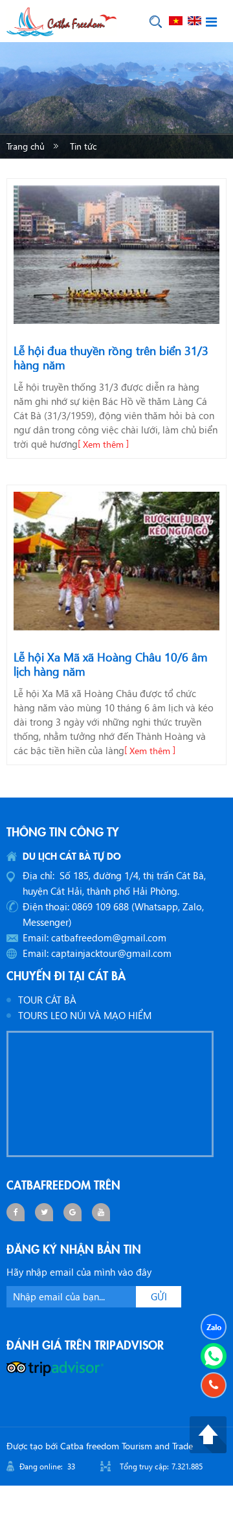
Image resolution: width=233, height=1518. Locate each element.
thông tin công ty (62, 831)
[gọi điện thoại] (214, 1385)
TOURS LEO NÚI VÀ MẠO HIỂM (84, 1015)
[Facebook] (15, 1212)
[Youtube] (101, 1212)
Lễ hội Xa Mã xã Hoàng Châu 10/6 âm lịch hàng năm (111, 664)
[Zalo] (214, 1327)
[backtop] (208, 1433)
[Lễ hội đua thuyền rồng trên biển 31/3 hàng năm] (116, 254)
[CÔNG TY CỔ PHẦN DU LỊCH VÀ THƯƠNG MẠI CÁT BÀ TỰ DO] (61, 20)
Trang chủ (25, 146)
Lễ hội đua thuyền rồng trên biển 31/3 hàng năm (111, 357)
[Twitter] (44, 1212)
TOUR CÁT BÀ (47, 999)
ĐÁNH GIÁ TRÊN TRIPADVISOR (85, 1344)
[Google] (72, 1212)
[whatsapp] (214, 1356)
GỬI (159, 1296)
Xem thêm (103, 444)
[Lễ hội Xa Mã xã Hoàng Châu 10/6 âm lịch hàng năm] (116, 561)
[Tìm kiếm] (156, 22)
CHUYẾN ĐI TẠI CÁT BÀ (66, 975)
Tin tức (83, 146)
